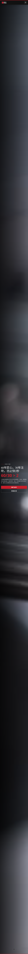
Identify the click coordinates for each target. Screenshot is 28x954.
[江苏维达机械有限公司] (4, 2)
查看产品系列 (14, 487)
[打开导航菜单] (25, 2)
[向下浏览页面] (14, 949)
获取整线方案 (14, 491)
